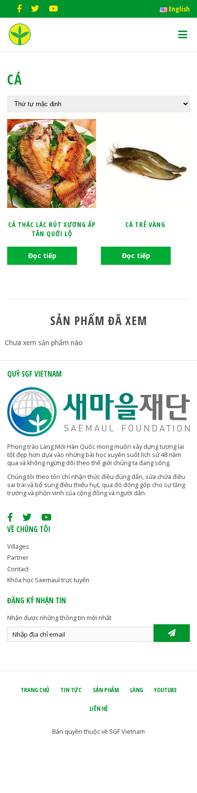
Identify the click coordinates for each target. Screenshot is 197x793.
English (178, 8)
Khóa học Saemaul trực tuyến (48, 580)
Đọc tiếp (42, 255)
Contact (18, 569)
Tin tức (71, 690)
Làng (136, 690)
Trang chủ (35, 690)
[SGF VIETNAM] (19, 42)
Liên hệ (98, 709)
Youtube (165, 690)
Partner (18, 558)
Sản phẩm (106, 690)
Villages (18, 547)
